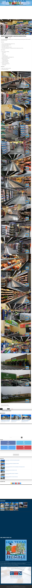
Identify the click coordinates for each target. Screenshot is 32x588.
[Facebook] (13, 483)
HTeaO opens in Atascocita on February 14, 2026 (15, 420)
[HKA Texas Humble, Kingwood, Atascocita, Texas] (16, 3)
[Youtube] (19, 483)
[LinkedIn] (17, 483)
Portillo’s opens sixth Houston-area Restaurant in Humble (12, 463)
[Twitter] (14, 483)
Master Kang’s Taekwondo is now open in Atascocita (26, 420)
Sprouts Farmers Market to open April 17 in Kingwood (11, 473)
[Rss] (11, 483)
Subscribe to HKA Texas (16, 454)
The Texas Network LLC (15, 564)
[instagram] (20, 483)
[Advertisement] (16, 12)
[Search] (21, 437)
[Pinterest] (16, 483)
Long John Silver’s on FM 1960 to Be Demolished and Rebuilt (5, 420)
